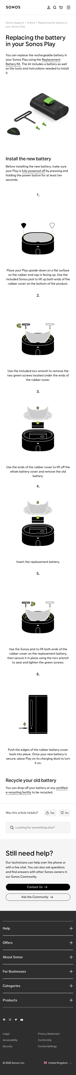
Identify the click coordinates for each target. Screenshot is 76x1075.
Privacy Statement (49, 1033)
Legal (6, 1033)
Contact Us (35, 887)
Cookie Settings (47, 1046)
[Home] (13, 7)
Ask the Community (34, 897)
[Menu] (68, 7)
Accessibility (10, 1040)
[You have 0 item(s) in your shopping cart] (61, 7)
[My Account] (48, 7)
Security (7, 1046)
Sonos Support (15, 22)
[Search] (54, 7)
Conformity (44, 1040)
